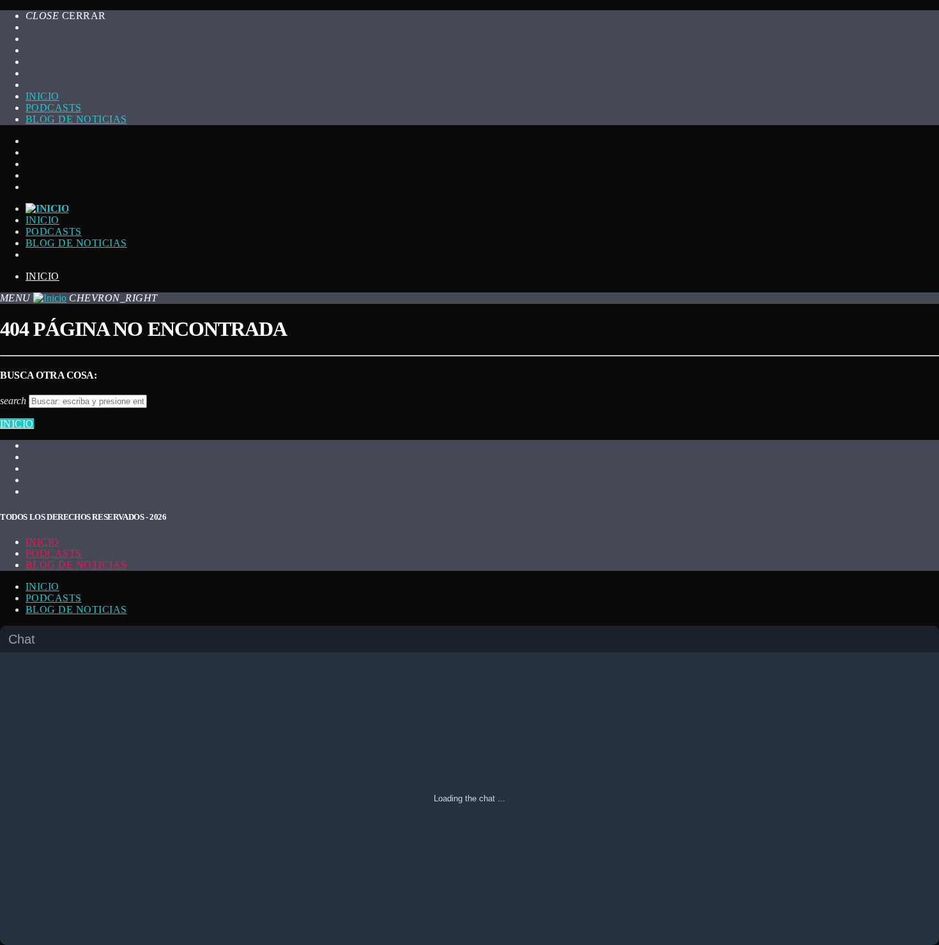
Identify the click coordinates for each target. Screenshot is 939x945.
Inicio (42, 96)
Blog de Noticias (76, 564)
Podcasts (54, 107)
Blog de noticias (76, 119)
